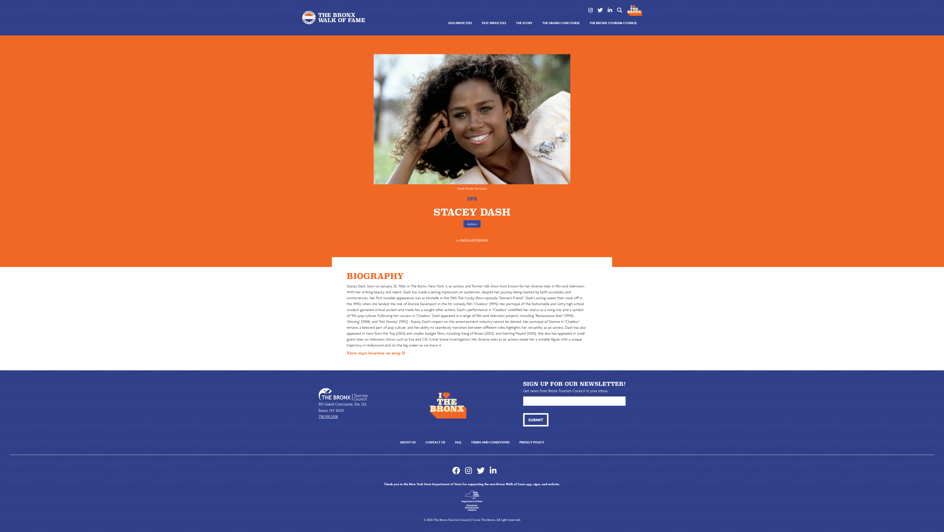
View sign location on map (376, 353)
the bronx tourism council (613, 23)
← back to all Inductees (472, 240)
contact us (435, 442)
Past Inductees (494, 23)
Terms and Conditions (490, 442)
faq (458, 442)
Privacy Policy (531, 442)
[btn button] (535, 419)
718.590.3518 (328, 416)
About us (408, 442)
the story (524, 23)
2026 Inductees (460, 23)
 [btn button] (619, 10)
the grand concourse (561, 23)
